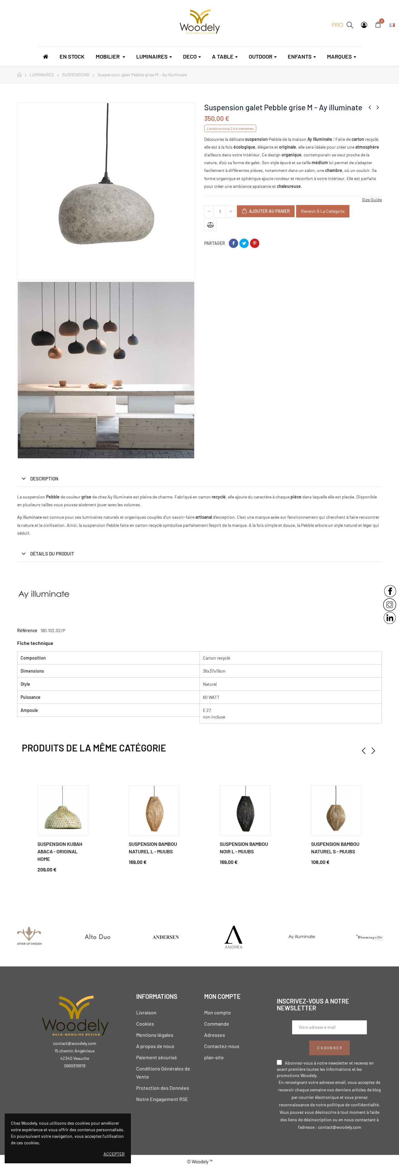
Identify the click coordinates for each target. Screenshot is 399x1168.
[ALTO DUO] (97, 937)
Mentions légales (154, 1035)
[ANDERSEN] (165, 937)
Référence (27, 630)
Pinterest (254, 243)
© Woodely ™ (200, 1161)
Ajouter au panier (269, 211)
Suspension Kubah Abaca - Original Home (59, 851)
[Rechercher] (350, 25)
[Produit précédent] (370, 107)
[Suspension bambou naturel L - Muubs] (154, 810)
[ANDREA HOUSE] (233, 937)
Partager (233, 243)
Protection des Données (162, 1088)
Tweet (244, 243)
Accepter (114, 1153)
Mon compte (217, 1012)
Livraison (146, 1012)
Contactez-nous (221, 1046)
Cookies (145, 1024)
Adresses (214, 1035)
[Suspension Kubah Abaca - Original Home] (63, 810)
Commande (216, 1024)
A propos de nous (155, 1046)
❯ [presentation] (373, 750)
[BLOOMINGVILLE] (369, 937)
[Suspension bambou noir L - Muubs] (245, 810)
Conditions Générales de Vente (163, 1073)
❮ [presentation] (363, 750)
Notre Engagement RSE (162, 1099)
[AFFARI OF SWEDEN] (29, 937)
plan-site (214, 1057)
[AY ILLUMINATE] (301, 936)
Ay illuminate (29, 517)
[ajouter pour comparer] (210, 225)
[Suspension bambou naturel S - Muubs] (336, 810)
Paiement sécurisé (156, 1057)
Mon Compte (364, 25)
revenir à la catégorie (322, 211)
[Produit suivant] (378, 107)
